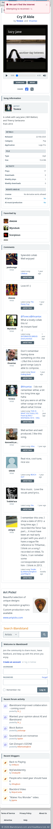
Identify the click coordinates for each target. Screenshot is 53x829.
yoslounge (12, 267)
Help (25, 820)
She (32, 505)
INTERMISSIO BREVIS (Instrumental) (29, 337)
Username (8, 667)
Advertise (8, 820)
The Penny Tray (27, 303)
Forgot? (45, 677)
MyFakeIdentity (17, 769)
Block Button (16, 727)
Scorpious (14, 235)
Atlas (33, 446)
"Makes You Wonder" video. (24, 797)
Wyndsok (14, 228)
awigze (11, 529)
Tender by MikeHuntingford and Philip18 (28, 571)
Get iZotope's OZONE (20, 743)
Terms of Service (8, 813)
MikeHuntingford (24, 747)
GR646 (12, 470)
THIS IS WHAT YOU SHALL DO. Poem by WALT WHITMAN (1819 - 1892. (30, 414)
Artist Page (27, 277)
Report (32, 82)
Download (20, 82)
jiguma (14, 800)
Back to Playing (17, 761)
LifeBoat (24, 273)
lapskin (20, 738)
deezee (13, 221)
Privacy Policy (25, 813)
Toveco (19, 20)
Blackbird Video (17, 789)
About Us (43, 813)
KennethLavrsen (13, 442)
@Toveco (25, 316)
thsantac (33, 20)
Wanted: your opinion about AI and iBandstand (28, 718)
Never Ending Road (28, 373)
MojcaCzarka (17, 792)
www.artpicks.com (13, 617)
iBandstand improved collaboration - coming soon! (28, 707)
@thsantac (36, 316)
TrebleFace (12, 501)
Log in (42, 689)
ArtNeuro (15, 765)
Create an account (12, 662)
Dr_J (19, 711)
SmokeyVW (16, 773)
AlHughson (16, 784)
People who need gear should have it (28, 779)
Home (4, 2)
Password (8, 677)
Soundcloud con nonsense (23, 735)
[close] (46, 4)
